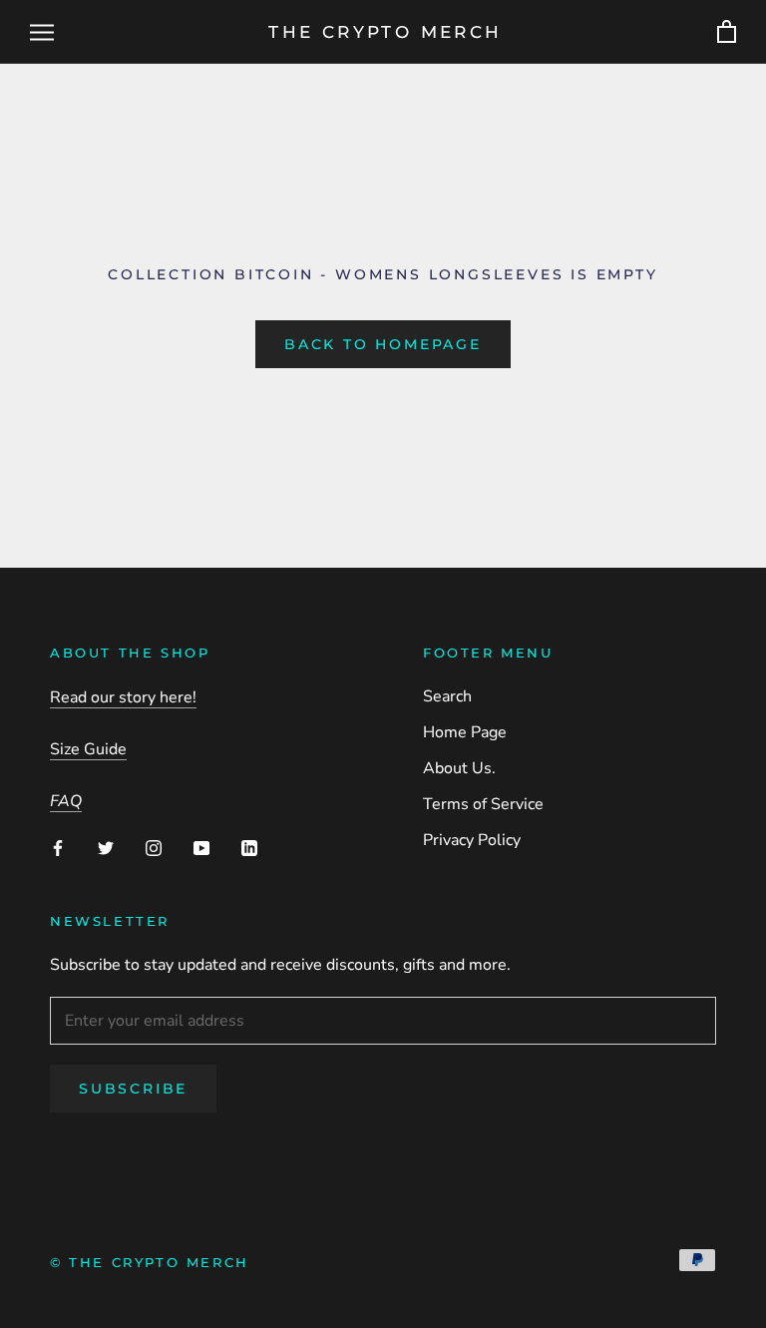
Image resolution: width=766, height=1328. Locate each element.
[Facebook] (58, 847)
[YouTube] (201, 847)
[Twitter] (106, 847)
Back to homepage (383, 344)
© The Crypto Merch (149, 1262)
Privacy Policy (472, 840)
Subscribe (133, 1089)
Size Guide (88, 749)
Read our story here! (123, 697)
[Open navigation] (42, 32)
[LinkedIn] (249, 847)
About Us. (459, 768)
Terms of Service (483, 804)
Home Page (465, 732)
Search (447, 696)
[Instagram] (154, 847)
